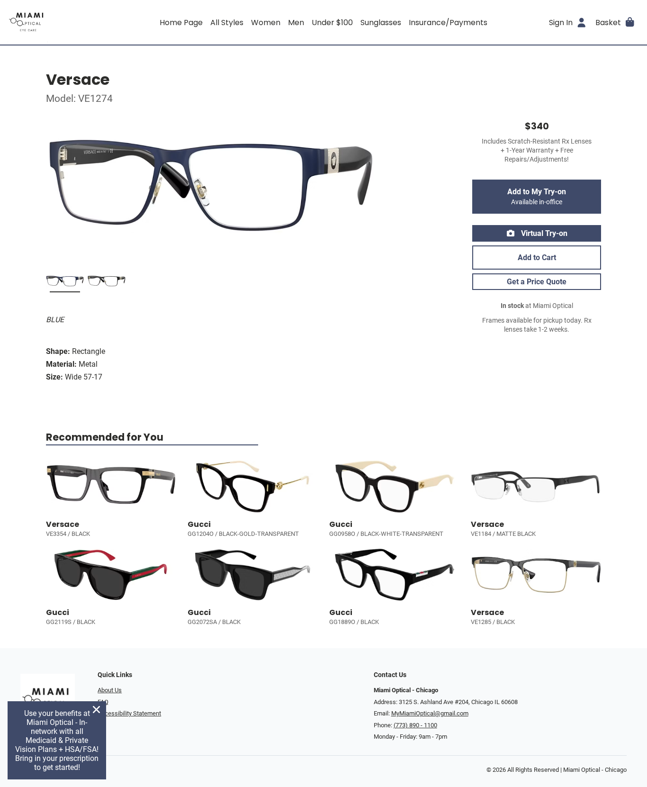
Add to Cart (537, 257)
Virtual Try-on (543, 233)
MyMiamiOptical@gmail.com (429, 713)
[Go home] (87, 22)
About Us (110, 690)
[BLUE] (65, 282)
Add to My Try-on (536, 196)
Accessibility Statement (129, 713)
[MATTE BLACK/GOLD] (107, 282)
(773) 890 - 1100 (415, 725)
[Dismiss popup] (96, 709)
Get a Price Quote (536, 281)
